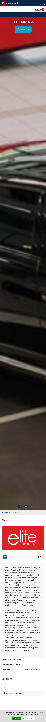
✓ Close (16, 718)
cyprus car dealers (14, 3)
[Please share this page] (38, 557)
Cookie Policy (28, 718)
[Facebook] (5, 557)
